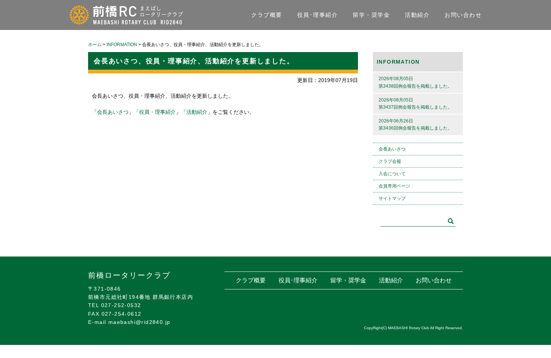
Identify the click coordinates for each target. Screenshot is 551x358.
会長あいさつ (113, 112)
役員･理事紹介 (317, 15)
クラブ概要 (266, 15)
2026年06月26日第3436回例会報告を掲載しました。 (415, 124)
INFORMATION (398, 62)
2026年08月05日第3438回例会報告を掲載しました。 (415, 82)
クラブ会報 (390, 161)
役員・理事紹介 (157, 112)
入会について (392, 173)
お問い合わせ (463, 15)
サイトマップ (392, 198)
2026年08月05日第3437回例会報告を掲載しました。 (415, 103)
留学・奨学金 (371, 15)
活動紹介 (417, 15)
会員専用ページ (394, 186)
